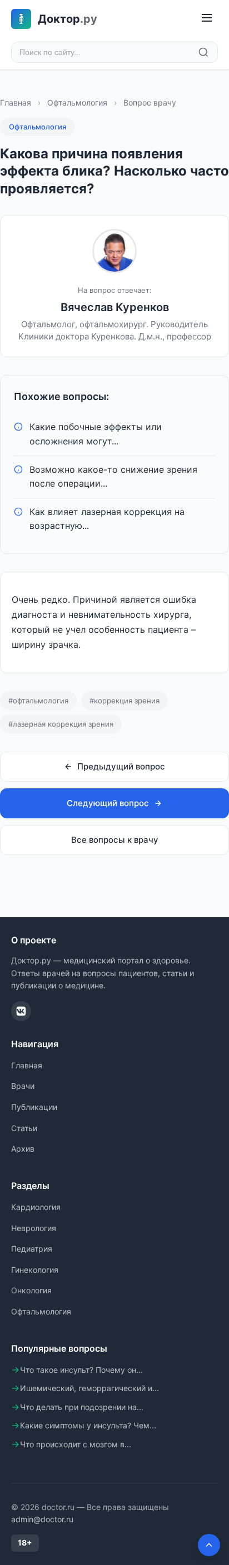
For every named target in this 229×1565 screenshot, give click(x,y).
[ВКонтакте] (21, 1011)
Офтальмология (77, 102)
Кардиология (36, 1207)
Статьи (24, 1128)
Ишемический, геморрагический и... (89, 1388)
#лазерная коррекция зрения (60, 723)
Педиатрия (31, 1248)
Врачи (22, 1086)
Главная (15, 102)
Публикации (34, 1107)
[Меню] (207, 19)
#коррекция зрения (124, 700)
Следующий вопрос (108, 803)
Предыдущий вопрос (121, 766)
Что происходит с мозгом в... (75, 1444)
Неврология (33, 1228)
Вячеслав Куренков (115, 307)
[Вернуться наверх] (209, 1545)
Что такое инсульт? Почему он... (81, 1369)
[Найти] (203, 52)
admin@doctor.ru (42, 1519)
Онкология (31, 1290)
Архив (22, 1148)
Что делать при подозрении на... (81, 1407)
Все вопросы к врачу (114, 839)
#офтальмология (38, 700)
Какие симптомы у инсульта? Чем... (88, 1425)
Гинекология (34, 1269)
